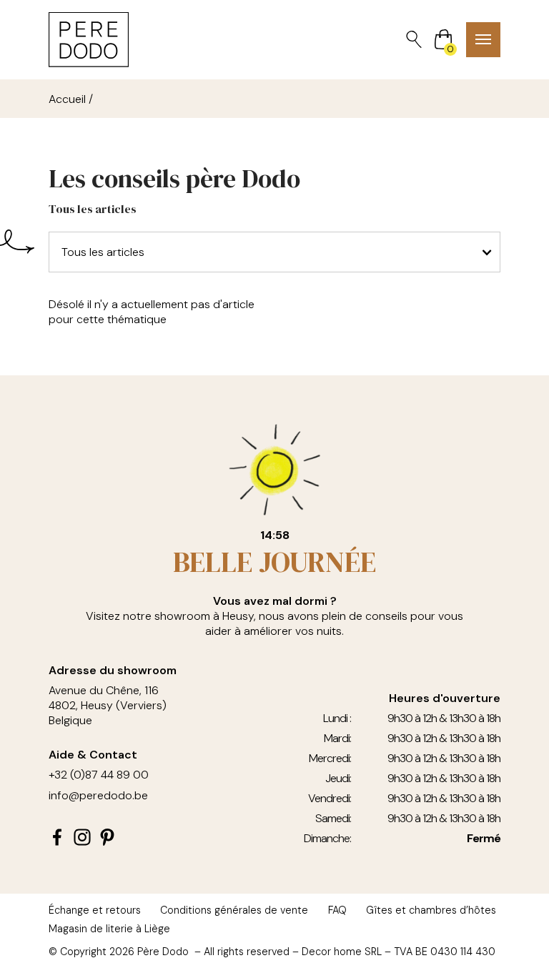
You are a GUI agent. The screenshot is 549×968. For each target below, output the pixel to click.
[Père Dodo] (89, 39)
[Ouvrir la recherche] (413, 39)
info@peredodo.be (98, 795)
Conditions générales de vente (234, 910)
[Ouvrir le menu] (483, 39)
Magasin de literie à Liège (109, 928)
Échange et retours (95, 910)
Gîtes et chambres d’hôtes (431, 910)
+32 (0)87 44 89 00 (99, 774)
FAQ (337, 910)
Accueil (67, 99)
